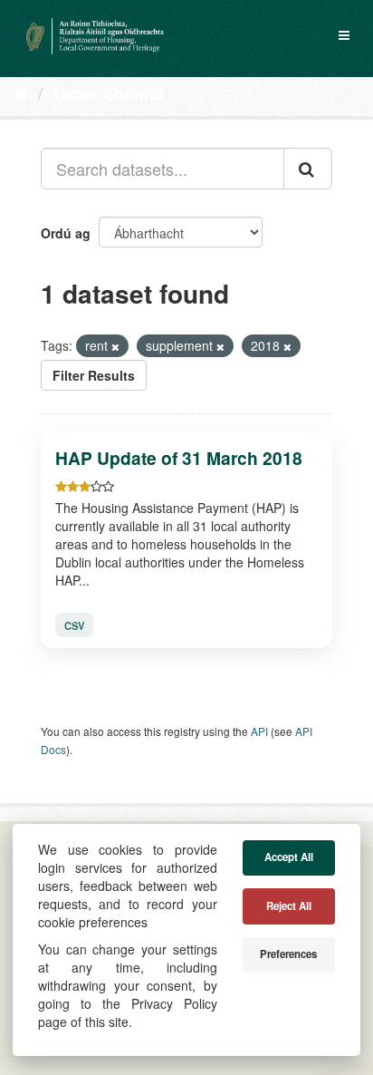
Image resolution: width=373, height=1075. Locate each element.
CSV (74, 625)
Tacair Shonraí (108, 93)
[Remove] (115, 346)
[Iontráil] (307, 168)
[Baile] (21, 92)
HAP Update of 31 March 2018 (178, 457)
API (259, 731)
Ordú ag (66, 233)
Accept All (288, 857)
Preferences (288, 954)
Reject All (288, 906)
